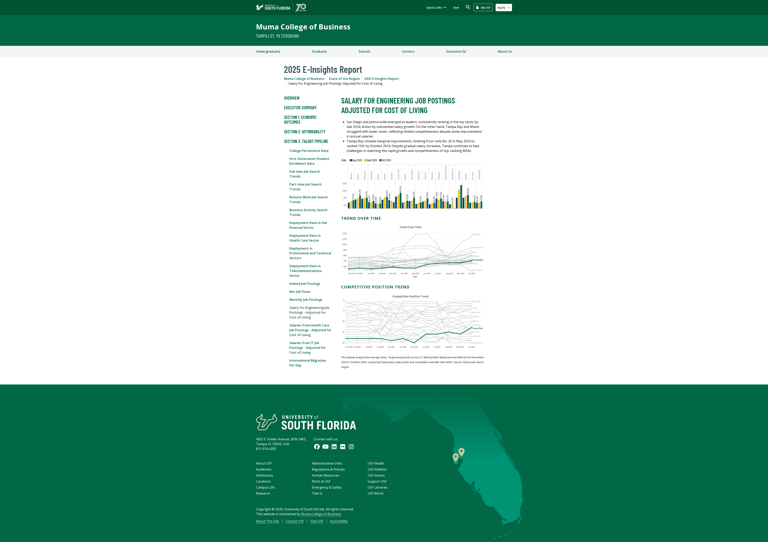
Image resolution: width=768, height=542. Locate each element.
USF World (375, 493)
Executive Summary (300, 107)
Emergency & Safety (327, 487)
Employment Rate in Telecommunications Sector (305, 271)
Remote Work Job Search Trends (308, 199)
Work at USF (321, 481)
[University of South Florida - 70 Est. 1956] (281, 7)
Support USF (377, 481)
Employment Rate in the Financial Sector (308, 225)
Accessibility (339, 521)
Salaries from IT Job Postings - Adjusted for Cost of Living (307, 348)
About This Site (267, 521)
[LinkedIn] (334, 446)
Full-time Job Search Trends (304, 174)
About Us (505, 51)
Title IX (317, 493)
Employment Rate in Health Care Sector (305, 238)
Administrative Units (327, 463)
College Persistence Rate (309, 151)
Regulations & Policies (328, 469)
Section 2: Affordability (304, 131)
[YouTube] (325, 446)
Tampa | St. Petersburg (277, 36)
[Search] (467, 6)
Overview (292, 97)
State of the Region (344, 78)
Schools (364, 51)
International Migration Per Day (307, 362)
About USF (264, 463)
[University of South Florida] (306, 421)
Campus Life (265, 487)
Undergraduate (268, 51)
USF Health (376, 463)
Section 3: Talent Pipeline (306, 141)
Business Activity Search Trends (308, 212)
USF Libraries (378, 487)
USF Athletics (377, 469)
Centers (408, 51)
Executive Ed (456, 51)
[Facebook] (316, 446)
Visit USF (316, 521)
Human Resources (325, 475)
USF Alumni (376, 475)
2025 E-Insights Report (381, 78)
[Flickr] (342, 446)
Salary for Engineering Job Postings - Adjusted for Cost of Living (309, 312)
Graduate (319, 51)
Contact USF (295, 521)
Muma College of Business (303, 27)
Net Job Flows (299, 291)
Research (263, 493)
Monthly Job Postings (305, 299)
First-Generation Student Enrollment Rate (309, 161)
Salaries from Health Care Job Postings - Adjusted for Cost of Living (310, 330)
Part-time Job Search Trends (305, 186)
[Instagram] (351, 446)
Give (456, 7)
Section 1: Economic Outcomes (300, 119)
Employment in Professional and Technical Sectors (310, 253)
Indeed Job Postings (304, 283)
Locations (263, 481)
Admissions (264, 475)
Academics (263, 469)
